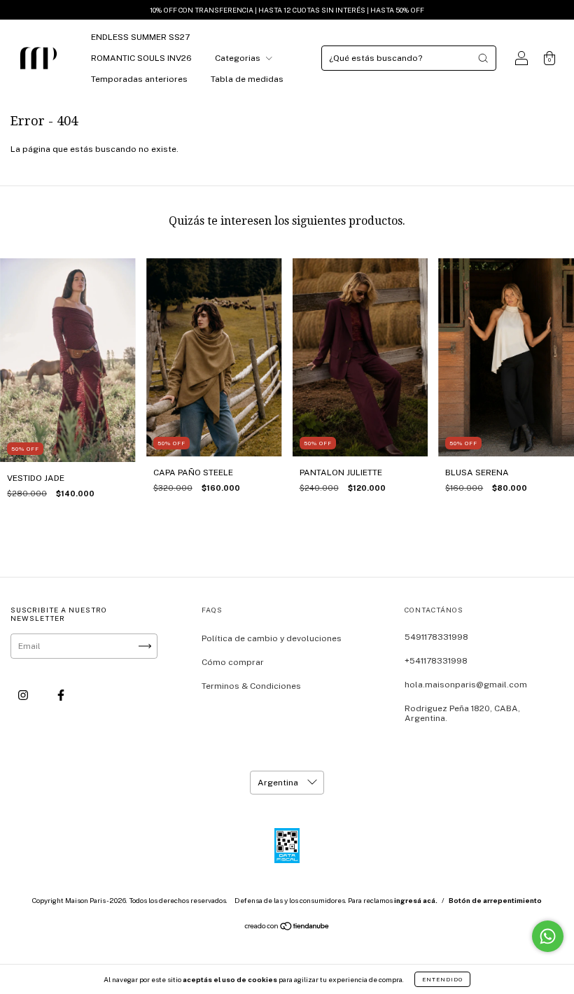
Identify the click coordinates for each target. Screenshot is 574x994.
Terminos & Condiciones (251, 686)
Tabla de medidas (247, 79)
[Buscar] (483, 58)
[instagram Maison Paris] (24, 695)
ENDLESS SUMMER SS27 (140, 37)
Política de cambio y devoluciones (272, 638)
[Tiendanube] (287, 928)
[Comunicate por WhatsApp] (548, 936)
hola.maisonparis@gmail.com (466, 685)
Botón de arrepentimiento (495, 900)
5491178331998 (436, 637)
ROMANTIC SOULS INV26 (141, 58)
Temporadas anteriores (139, 79)
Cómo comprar (233, 662)
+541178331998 (436, 661)
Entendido (442, 979)
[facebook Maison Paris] (61, 695)
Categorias (238, 58)
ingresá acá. (416, 900)
